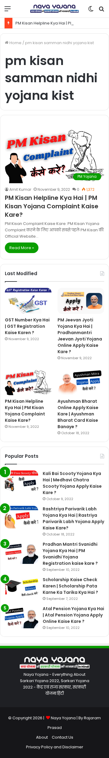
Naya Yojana (63, 718)
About (42, 737)
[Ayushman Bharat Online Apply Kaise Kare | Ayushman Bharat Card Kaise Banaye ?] (81, 382)
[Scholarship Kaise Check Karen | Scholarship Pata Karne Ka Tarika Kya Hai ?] (21, 588)
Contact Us (62, 737)
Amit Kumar (20, 189)
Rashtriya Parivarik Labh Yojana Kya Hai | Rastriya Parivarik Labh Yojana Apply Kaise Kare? (73, 518)
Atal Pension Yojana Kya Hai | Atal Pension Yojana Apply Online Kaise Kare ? (73, 615)
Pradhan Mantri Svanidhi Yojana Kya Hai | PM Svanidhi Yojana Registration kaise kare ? (70, 553)
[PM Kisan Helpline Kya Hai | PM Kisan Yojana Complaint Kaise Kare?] (28, 382)
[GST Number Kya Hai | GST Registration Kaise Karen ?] (28, 301)
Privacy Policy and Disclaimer (54, 747)
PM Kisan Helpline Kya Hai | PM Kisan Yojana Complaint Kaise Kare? (51, 206)
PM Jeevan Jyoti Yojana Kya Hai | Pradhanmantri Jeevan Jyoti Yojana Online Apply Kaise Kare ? (80, 336)
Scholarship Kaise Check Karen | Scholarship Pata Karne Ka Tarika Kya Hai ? (70, 586)
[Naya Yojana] (54, 8)
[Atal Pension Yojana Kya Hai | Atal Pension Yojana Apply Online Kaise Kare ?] (21, 617)
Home (14, 43)
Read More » (21, 248)
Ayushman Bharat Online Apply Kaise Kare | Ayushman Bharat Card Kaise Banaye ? (78, 414)
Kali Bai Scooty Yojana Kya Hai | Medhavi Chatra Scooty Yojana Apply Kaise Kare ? (72, 483)
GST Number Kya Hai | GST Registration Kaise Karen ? (27, 326)
